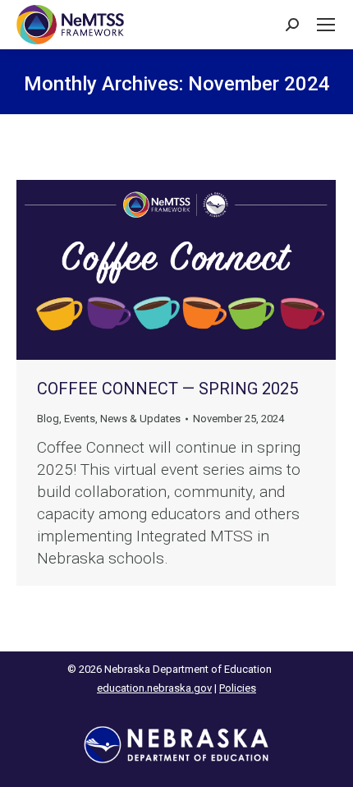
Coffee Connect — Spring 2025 (167, 388)
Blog (48, 418)
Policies (237, 688)
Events (79, 418)
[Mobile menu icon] (326, 24)
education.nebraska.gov (154, 688)
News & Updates (140, 418)
